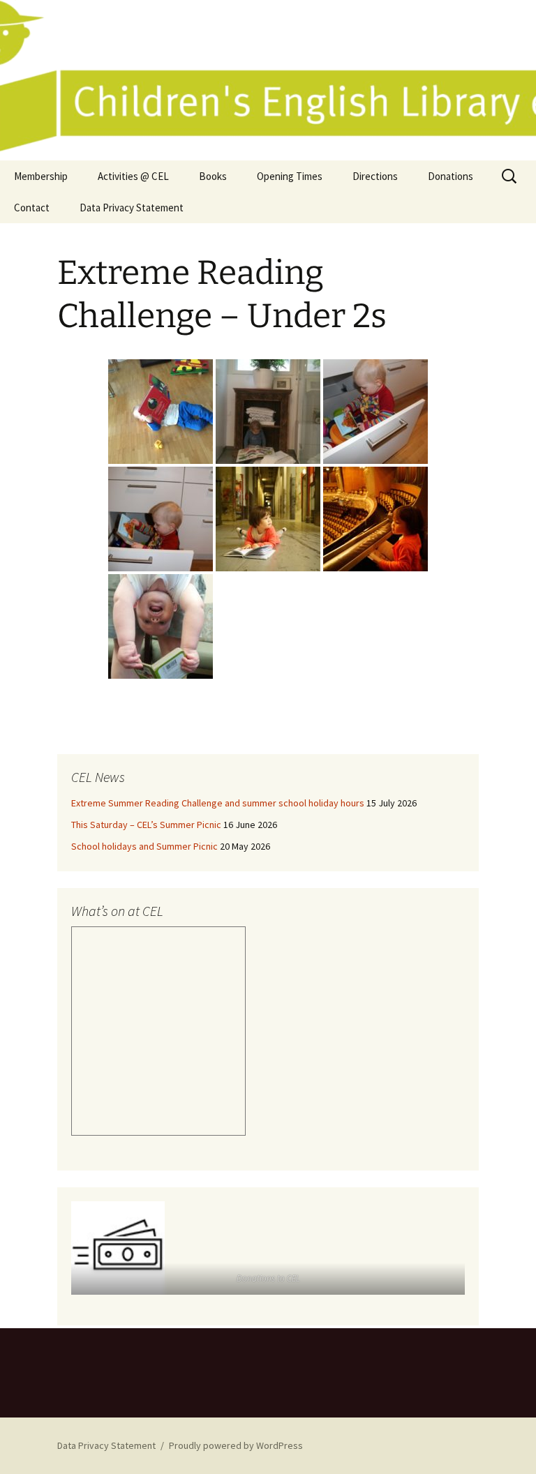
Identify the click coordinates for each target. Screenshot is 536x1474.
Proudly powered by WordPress (236, 1445)
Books (213, 176)
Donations (450, 176)
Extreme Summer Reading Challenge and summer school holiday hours (217, 803)
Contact (32, 207)
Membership (41, 176)
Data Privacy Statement (132, 207)
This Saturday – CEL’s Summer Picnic (146, 824)
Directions (375, 176)
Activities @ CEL (133, 176)
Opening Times (289, 176)
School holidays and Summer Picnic (144, 846)
